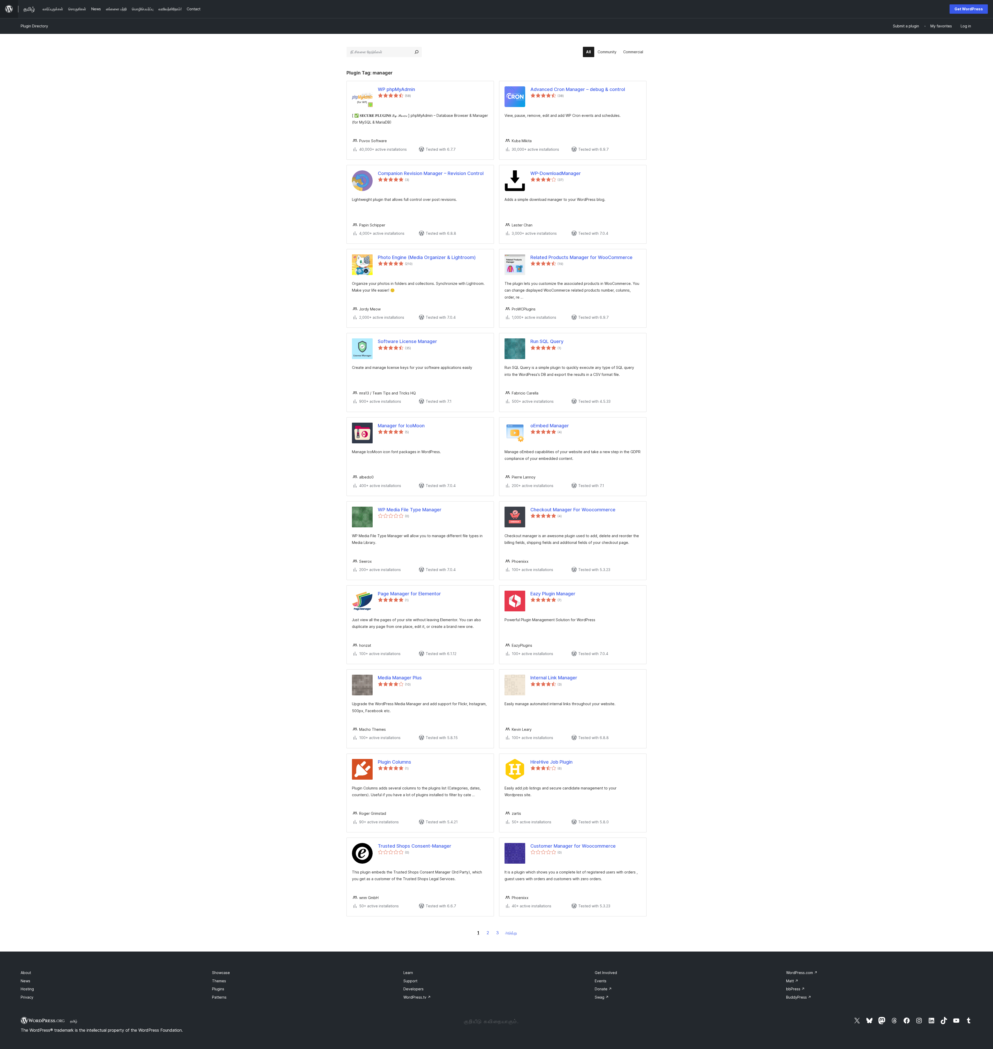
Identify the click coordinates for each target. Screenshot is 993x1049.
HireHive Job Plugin (551, 762)
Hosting (27, 989)
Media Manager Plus (400, 677)
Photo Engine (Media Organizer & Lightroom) (427, 257)
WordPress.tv (417, 997)
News (25, 981)
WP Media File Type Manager (409, 509)
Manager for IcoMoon (401, 425)
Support (410, 981)
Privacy (27, 997)
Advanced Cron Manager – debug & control (577, 89)
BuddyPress (798, 997)
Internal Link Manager (553, 677)
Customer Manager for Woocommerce (573, 846)
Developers (413, 989)
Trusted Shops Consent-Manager (414, 846)
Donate (603, 989)
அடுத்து (511, 933)
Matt (792, 981)
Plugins (218, 989)
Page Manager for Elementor (409, 593)
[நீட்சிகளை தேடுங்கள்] (416, 52)
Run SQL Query (546, 341)
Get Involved (606, 972)
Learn (408, 972)
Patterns (219, 997)
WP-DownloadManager (555, 173)
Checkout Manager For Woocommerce (572, 509)
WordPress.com (801, 972)
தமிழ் (73, 1021)
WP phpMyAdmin (396, 89)
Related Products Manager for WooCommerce (581, 257)
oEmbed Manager (549, 425)
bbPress (795, 989)
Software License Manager (407, 341)
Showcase (221, 972)
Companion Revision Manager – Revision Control (431, 173)
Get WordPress (968, 9)
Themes (219, 981)
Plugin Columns (394, 762)
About (26, 972)
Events (600, 981)
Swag (602, 997)
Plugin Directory (34, 26)
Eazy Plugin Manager (552, 593)
